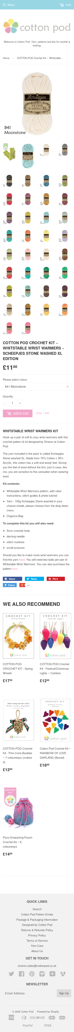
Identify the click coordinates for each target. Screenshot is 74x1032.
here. (15, 568)
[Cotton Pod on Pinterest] (32, 975)
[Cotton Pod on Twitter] (11, 975)
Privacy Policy (37, 935)
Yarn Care (37, 946)
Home (6, 58)
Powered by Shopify (48, 1011)
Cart (68, 5)
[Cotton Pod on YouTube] (52, 975)
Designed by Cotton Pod (37, 925)
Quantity (8, 396)
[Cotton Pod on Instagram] (42, 975)
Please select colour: (15, 379)
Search (37, 909)
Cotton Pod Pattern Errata (37, 914)
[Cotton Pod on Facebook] (21, 975)
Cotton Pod (27, 1011)
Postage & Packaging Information (37, 919)
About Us (37, 951)
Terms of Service (37, 940)
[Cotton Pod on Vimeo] (63, 975)
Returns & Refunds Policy (37, 930)
